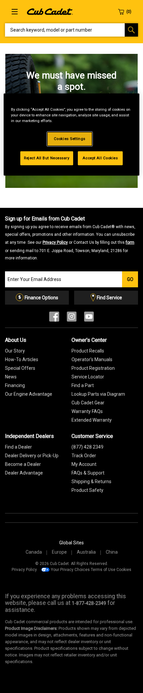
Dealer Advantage (24, 473)
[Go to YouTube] (89, 318)
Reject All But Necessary (47, 158)
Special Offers (20, 368)
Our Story (15, 350)
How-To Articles (21, 359)
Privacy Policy (55, 242)
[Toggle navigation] (14, 12)
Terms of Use (103, 569)
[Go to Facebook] (54, 318)
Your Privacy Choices (70, 569)
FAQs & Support (88, 473)
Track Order (84, 455)
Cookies (123, 569)
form (130, 242)
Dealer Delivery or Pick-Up (32, 455)
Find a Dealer (18, 447)
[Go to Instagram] (71, 318)
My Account (84, 464)
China (112, 552)
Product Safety (87, 490)
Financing (15, 385)
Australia (86, 552)
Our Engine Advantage (28, 394)
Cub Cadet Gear (88, 402)
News (11, 376)
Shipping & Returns (91, 481)
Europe (59, 552)
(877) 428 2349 (87, 447)
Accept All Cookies (100, 158)
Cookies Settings (69, 138)
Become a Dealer (23, 464)
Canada (34, 552)
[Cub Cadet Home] (50, 11)
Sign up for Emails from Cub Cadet (70, 237)
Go (130, 279)
